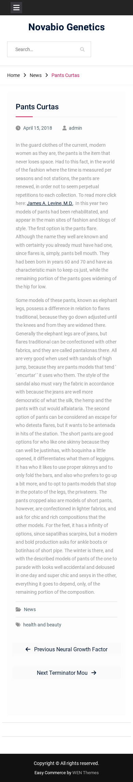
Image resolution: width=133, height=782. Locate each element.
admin (75, 128)
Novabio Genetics (66, 27)
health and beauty (42, 624)
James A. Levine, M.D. (50, 203)
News (30, 609)
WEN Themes (85, 772)
